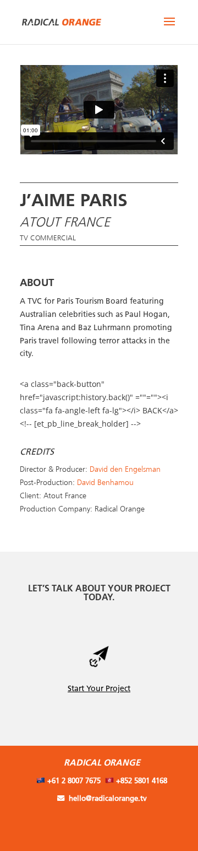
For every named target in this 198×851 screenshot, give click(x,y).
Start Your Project (99, 689)
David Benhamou (105, 483)
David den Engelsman (125, 469)
